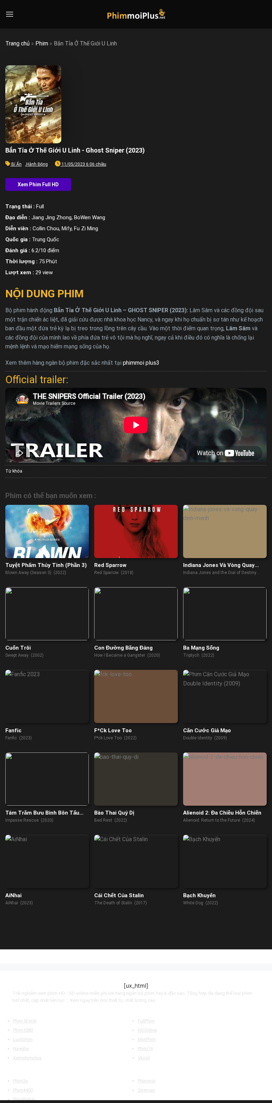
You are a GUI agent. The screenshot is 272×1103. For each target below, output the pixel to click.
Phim (41, 43)
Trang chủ (17, 43)
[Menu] (9, 14)
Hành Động (37, 164)
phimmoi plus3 (141, 362)
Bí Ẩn (16, 164)
